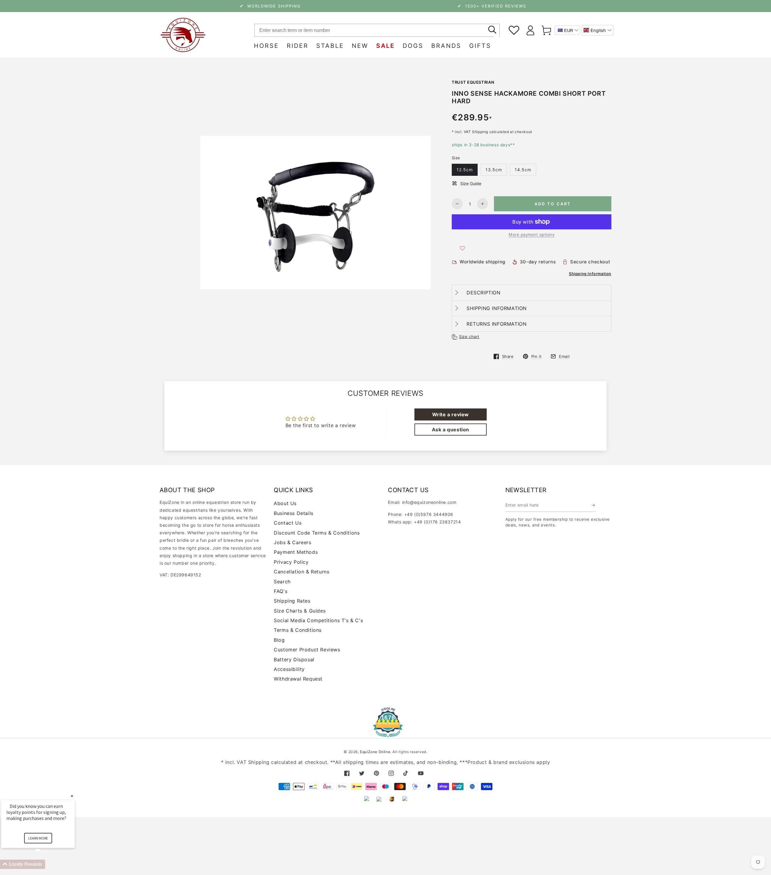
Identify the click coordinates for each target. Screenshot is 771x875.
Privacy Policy (291, 562)
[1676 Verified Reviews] (385, 733)
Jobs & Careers (292, 542)
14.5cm (523, 169)
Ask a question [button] (450, 430)
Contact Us (287, 523)
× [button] (72, 796)
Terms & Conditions (298, 630)
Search (282, 582)
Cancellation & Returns (301, 572)
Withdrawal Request (298, 679)
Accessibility (289, 669)
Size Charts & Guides (300, 611)
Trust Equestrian (473, 82)
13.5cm (493, 169)
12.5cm (465, 169)
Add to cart (553, 203)
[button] (597, 30)
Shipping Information (590, 273)
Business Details (294, 513)
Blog (279, 640)
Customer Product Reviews (307, 650)
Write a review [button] (450, 414)
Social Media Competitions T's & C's (318, 620)
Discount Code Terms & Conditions (317, 533)
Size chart (469, 336)
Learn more (38, 838)
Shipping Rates (292, 601)
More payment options (531, 234)
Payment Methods (296, 552)
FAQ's (280, 591)
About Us (285, 503)
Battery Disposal (294, 659)
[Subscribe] (594, 505)
